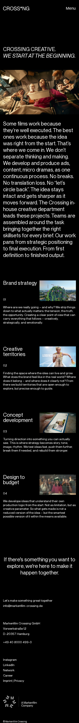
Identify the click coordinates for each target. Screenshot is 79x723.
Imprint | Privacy (13, 680)
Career (8, 675)
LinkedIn (8, 665)
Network (8, 670)
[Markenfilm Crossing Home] (16, 8)
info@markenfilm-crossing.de (23, 606)
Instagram (10, 659)
